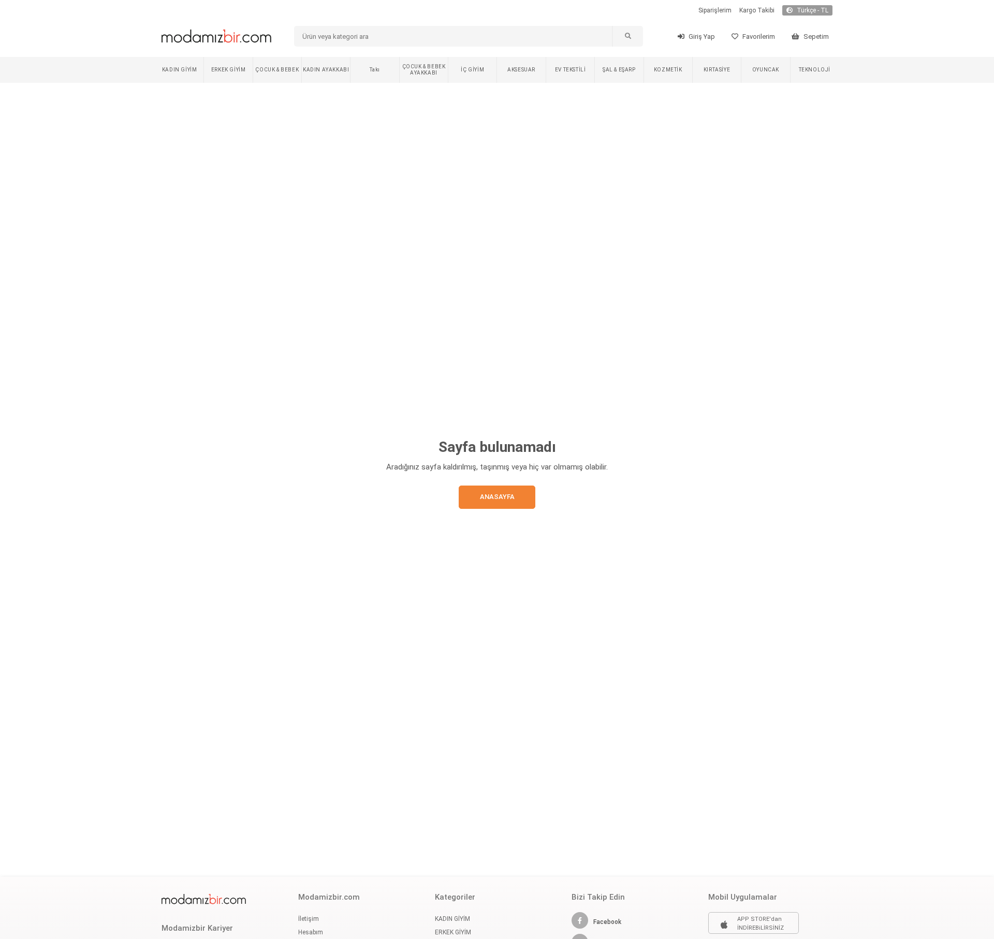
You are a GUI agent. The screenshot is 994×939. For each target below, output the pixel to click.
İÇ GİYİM (472, 69)
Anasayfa (497, 497)
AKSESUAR (521, 69)
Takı (374, 69)
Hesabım (310, 932)
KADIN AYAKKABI (326, 69)
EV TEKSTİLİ (570, 69)
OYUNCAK (765, 69)
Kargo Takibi (756, 10)
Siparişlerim (715, 10)
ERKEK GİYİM (228, 69)
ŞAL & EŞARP (619, 69)
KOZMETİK (668, 69)
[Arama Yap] (627, 36)
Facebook (607, 922)
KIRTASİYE (717, 69)
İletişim (308, 918)
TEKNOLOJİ (814, 69)
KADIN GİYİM (179, 69)
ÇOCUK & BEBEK (277, 69)
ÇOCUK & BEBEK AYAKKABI (424, 70)
